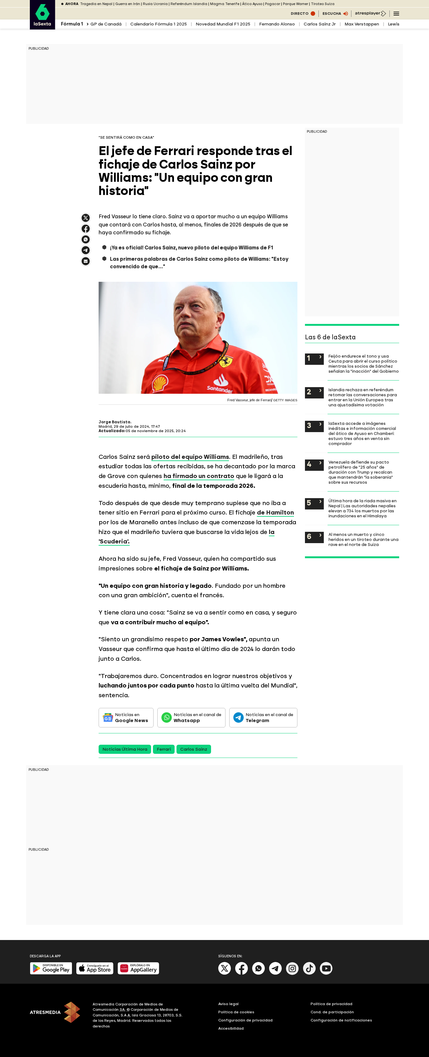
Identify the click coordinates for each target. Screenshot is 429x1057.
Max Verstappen (362, 24)
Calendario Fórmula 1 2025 (158, 24)
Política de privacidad (331, 1004)
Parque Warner (295, 4)
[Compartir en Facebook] (85, 231)
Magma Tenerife (224, 4)
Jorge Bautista (114, 422)
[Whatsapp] (258, 973)
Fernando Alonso (277, 24)
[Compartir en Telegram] (85, 253)
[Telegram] (275, 973)
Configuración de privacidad (245, 1020)
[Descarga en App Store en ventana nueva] (95, 973)
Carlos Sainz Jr (320, 24)
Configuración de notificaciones (341, 1020)
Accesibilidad (231, 1028)
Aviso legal (228, 1004)
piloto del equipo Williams (190, 456)
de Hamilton (275, 512)
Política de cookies (236, 1012)
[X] (85, 220)
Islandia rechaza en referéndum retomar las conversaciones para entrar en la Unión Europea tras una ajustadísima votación (363, 397)
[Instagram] (292, 973)
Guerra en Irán (127, 4)
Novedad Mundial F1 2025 (223, 24)
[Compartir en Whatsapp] (85, 242)
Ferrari (164, 749)
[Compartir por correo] (85, 264)
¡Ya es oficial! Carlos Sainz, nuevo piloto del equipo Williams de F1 (191, 248)
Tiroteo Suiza (322, 4)
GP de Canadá (106, 24)
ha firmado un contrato (199, 476)
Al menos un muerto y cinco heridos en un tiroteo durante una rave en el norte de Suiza (364, 539)
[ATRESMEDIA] (57, 1016)
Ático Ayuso (252, 4)
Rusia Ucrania (155, 4)
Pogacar (272, 4)
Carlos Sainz (193, 749)
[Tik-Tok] (309, 973)
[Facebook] (241, 973)
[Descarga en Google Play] (51, 973)
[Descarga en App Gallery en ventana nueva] (138, 973)
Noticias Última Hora (124, 749)
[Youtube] (326, 973)
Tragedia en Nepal (96, 4)
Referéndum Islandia (189, 4)
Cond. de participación (332, 1012)
